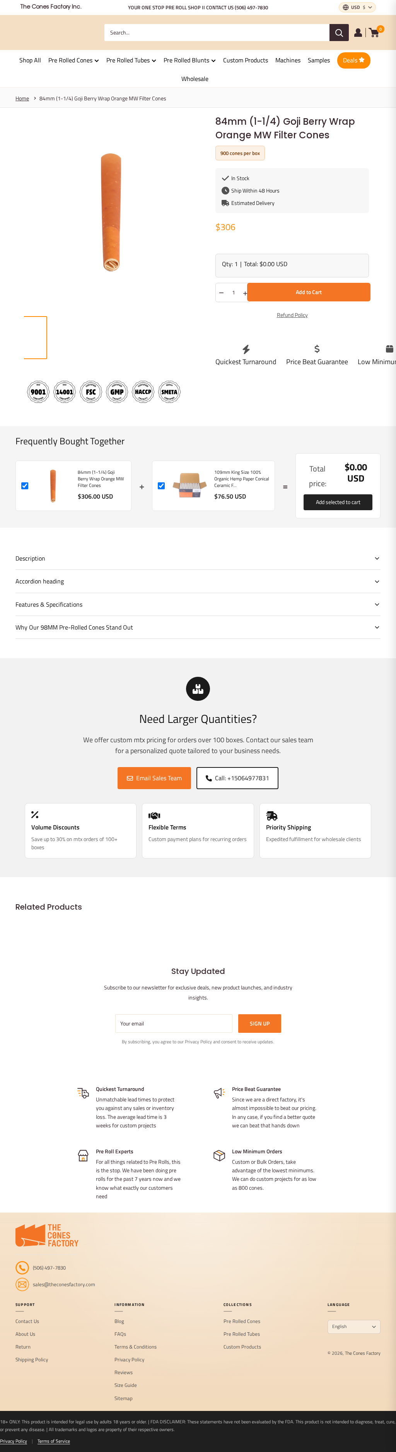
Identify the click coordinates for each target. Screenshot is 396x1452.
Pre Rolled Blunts (186, 60)
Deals (351, 60)
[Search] (339, 32)
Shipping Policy (31, 1359)
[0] (374, 32)
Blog (119, 1321)
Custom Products (245, 60)
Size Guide (125, 1385)
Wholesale (194, 78)
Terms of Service (54, 1441)
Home (22, 98)
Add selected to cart (338, 502)
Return (23, 1347)
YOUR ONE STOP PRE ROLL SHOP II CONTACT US (198, 7)
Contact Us (27, 1321)
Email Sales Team (159, 778)
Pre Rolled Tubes (128, 60)
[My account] (358, 32)
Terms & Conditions (135, 1347)
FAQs (120, 1334)
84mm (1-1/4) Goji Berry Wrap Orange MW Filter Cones (102, 98)
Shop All (30, 60)
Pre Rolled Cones (70, 60)
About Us (25, 1334)
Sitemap (123, 1398)
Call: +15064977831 (242, 778)
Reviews (123, 1372)
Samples (319, 60)
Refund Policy (292, 315)
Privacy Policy (129, 1359)
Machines (287, 60)
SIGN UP (260, 1023)
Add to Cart (309, 292)
